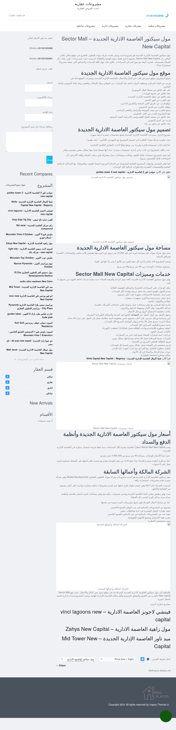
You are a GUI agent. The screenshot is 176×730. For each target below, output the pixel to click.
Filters (62, 665)
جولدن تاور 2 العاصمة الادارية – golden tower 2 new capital (125, 172)
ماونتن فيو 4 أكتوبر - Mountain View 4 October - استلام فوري (29, 236)
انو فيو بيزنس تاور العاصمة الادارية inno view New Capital (31, 297)
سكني (30, 376)
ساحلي (30, 393)
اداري (30, 387)
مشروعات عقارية (88, 3)
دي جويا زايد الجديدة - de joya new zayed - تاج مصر (30, 342)
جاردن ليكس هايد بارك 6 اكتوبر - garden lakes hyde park (30, 315)
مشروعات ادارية (110, 25)
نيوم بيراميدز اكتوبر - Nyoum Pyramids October (33, 265)
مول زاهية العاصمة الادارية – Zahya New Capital (118, 628)
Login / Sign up (17, 15)
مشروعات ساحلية (86, 25)
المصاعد (135, 314)
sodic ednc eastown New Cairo (36, 281)
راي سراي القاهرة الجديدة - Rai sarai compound (34, 227)
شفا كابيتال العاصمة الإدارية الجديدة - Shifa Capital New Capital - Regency (32, 203)
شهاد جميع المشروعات (15, 184)
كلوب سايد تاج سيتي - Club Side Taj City (32, 219)
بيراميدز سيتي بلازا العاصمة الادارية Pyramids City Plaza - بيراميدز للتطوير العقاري (31, 306)
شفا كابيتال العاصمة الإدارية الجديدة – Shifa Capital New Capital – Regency (123, 358)
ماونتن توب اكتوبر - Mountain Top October (31, 257)
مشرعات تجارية (133, 25)
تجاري (30, 382)
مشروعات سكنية (156, 25)
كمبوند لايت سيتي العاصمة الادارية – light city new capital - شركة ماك (30, 250)
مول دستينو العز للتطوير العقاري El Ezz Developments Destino (33, 274)
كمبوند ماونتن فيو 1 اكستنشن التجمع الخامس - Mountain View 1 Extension (30, 333)
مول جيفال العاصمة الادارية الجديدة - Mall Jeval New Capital (30, 351)
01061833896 (155, 16)
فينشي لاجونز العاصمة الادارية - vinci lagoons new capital (30, 212)
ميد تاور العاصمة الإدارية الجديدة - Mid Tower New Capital (31, 288)
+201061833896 (45, 48)
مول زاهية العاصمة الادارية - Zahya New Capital (29, 243)
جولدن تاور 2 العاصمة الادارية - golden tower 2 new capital (30, 194)
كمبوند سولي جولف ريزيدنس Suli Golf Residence (34, 324)
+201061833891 (45, 58)
